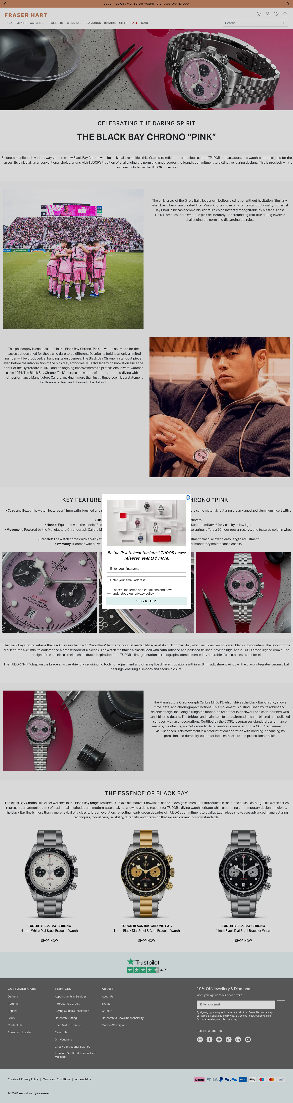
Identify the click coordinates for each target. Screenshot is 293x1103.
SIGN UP (146, 601)
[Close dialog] (188, 497)
